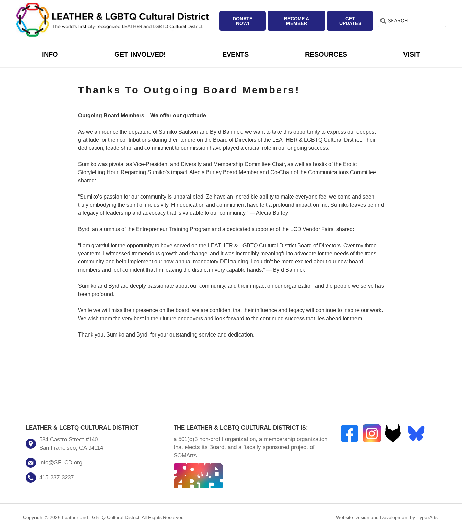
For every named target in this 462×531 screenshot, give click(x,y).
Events (235, 54)
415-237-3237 (56, 477)
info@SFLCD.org (60, 462)
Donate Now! (242, 21)
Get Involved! (140, 54)
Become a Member (296, 21)
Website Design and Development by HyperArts (387, 517)
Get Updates (350, 21)
